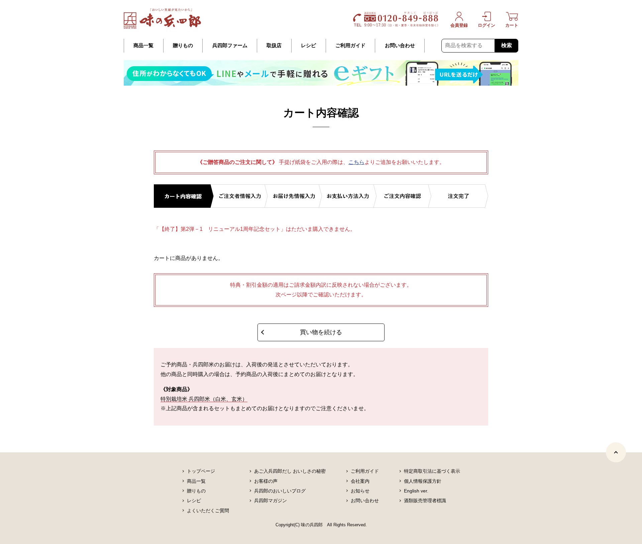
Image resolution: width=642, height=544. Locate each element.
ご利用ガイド (350, 45)
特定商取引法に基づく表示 (432, 471)
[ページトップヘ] (616, 452)
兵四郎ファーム (229, 45)
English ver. (416, 490)
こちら (356, 162)
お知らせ (360, 490)
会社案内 (360, 481)
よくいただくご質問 (208, 510)
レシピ (308, 45)
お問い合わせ (400, 45)
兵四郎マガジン (270, 500)
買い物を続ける (321, 332)
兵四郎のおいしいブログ (280, 490)
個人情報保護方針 (422, 481)
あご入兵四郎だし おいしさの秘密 (290, 471)
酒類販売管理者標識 (425, 500)
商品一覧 (143, 45)
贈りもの (183, 45)
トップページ (201, 471)
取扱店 (274, 45)
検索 (506, 45)
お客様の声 (266, 481)
